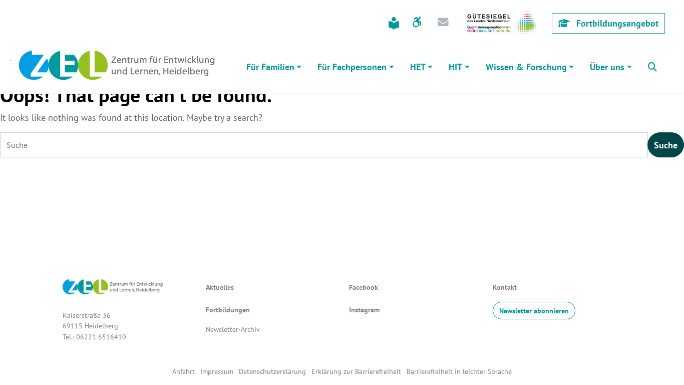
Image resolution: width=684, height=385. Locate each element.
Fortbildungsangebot (616, 23)
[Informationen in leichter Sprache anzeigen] (394, 23)
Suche (665, 145)
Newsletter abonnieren (534, 310)
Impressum (216, 371)
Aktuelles (220, 287)
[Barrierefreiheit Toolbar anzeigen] (417, 23)
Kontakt (505, 287)
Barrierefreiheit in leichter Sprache (459, 371)
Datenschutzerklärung (273, 371)
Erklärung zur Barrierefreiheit (356, 371)
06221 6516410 (101, 336)
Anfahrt (183, 371)
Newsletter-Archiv (233, 329)
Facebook (363, 287)
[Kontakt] (443, 23)
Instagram (364, 309)
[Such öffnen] (652, 65)
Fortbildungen (228, 309)
